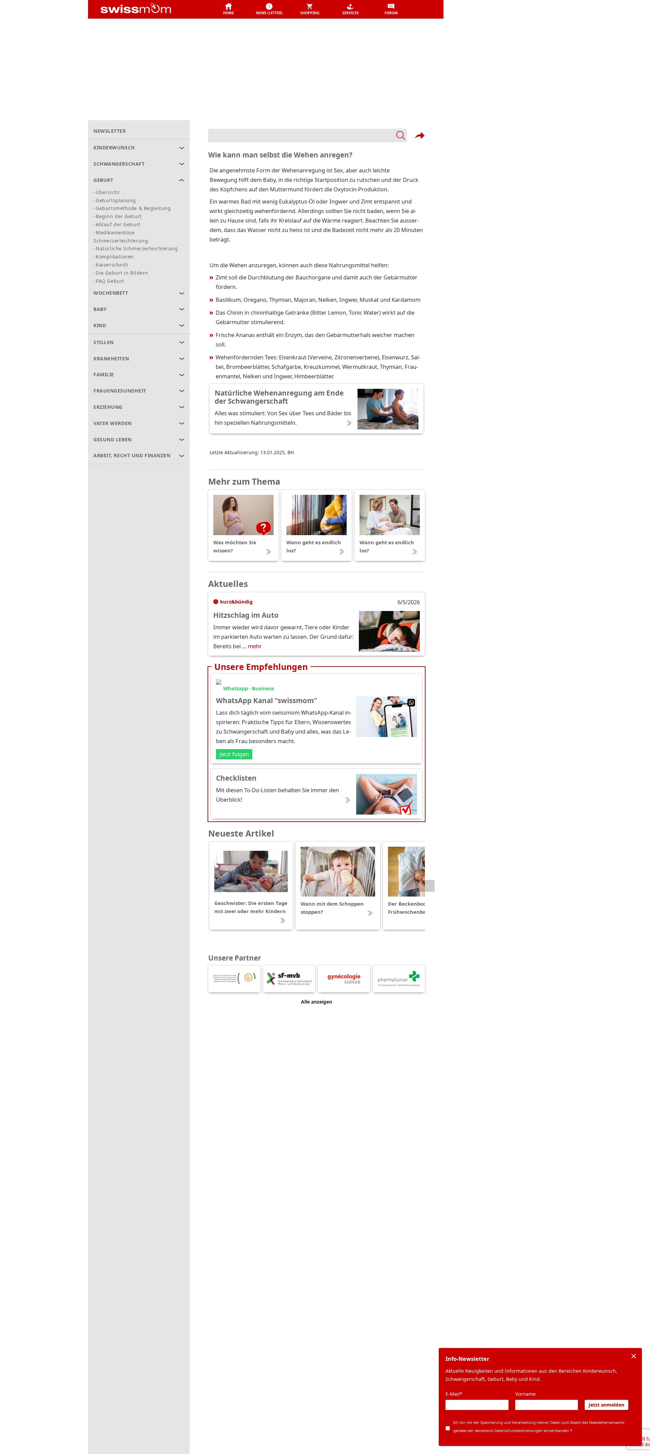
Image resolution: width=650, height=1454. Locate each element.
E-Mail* (454, 1394)
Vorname (525, 1394)
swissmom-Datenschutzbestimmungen (509, 1430)
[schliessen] (634, 1356)
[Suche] (307, 135)
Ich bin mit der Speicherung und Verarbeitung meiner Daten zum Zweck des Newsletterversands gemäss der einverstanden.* (538, 1426)
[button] (228, 9)
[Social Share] (420, 135)
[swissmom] (150, 9)
